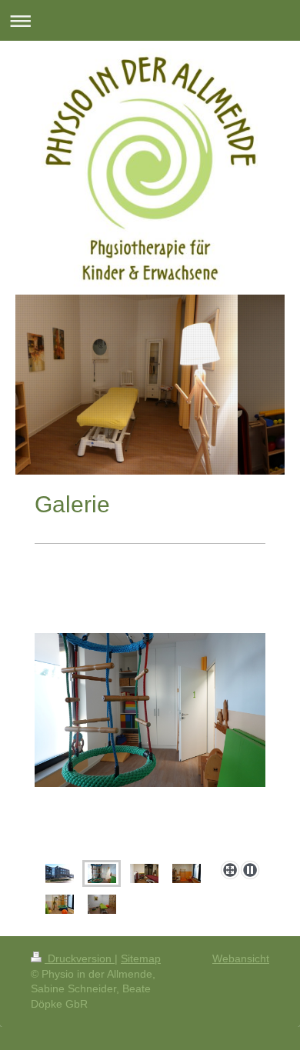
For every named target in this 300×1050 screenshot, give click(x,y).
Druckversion (80, 958)
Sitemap (141, 958)
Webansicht (240, 958)
